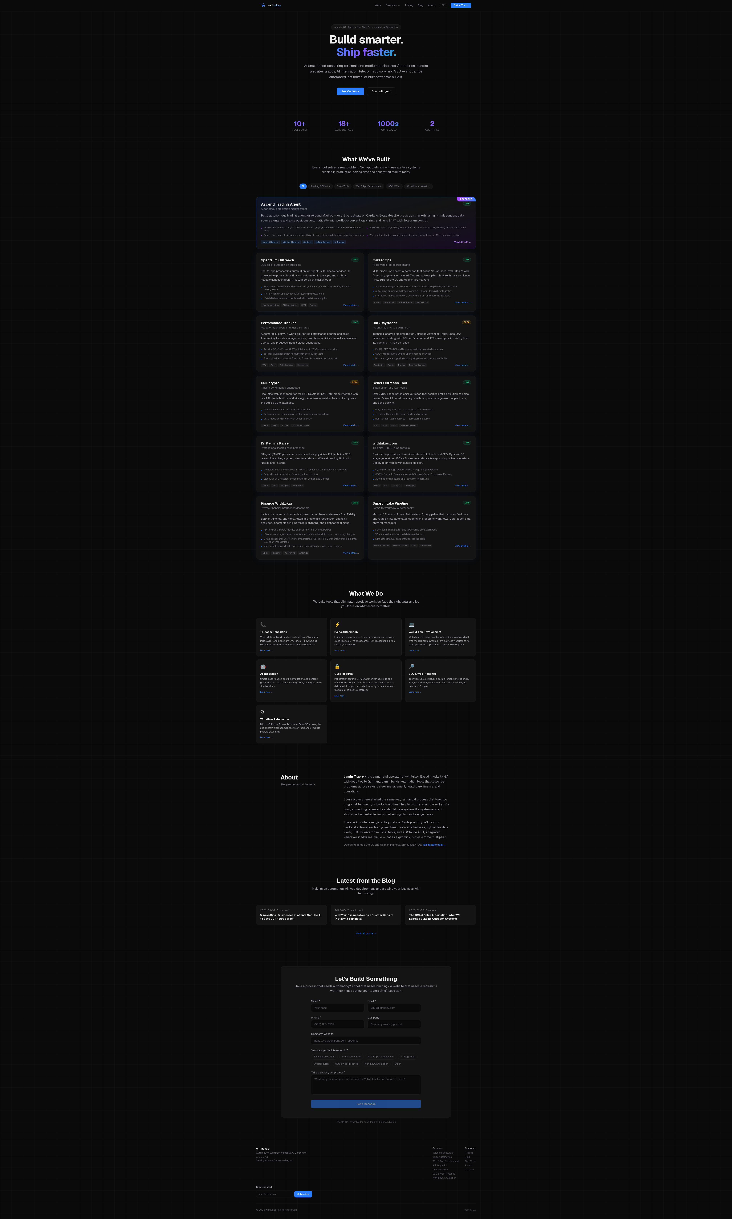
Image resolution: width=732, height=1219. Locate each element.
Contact (469, 1169)
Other (398, 1063)
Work (378, 5)
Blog (420, 5)
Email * (372, 1001)
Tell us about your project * (328, 1072)
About (431, 5)
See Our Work (350, 91)
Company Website (322, 1034)
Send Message (366, 1104)
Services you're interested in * (329, 1050)
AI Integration (407, 1056)
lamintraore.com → (434, 844)
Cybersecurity (321, 1063)
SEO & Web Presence (346, 1063)
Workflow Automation (376, 1063)
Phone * (316, 1017)
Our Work (470, 1161)
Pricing (409, 5)
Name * (315, 1001)
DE (443, 5)
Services (391, 5)
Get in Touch (461, 5)
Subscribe (303, 1194)
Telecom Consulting (324, 1056)
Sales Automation (351, 1056)
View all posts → (366, 933)
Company (373, 1017)
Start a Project (381, 91)
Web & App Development (381, 1056)
